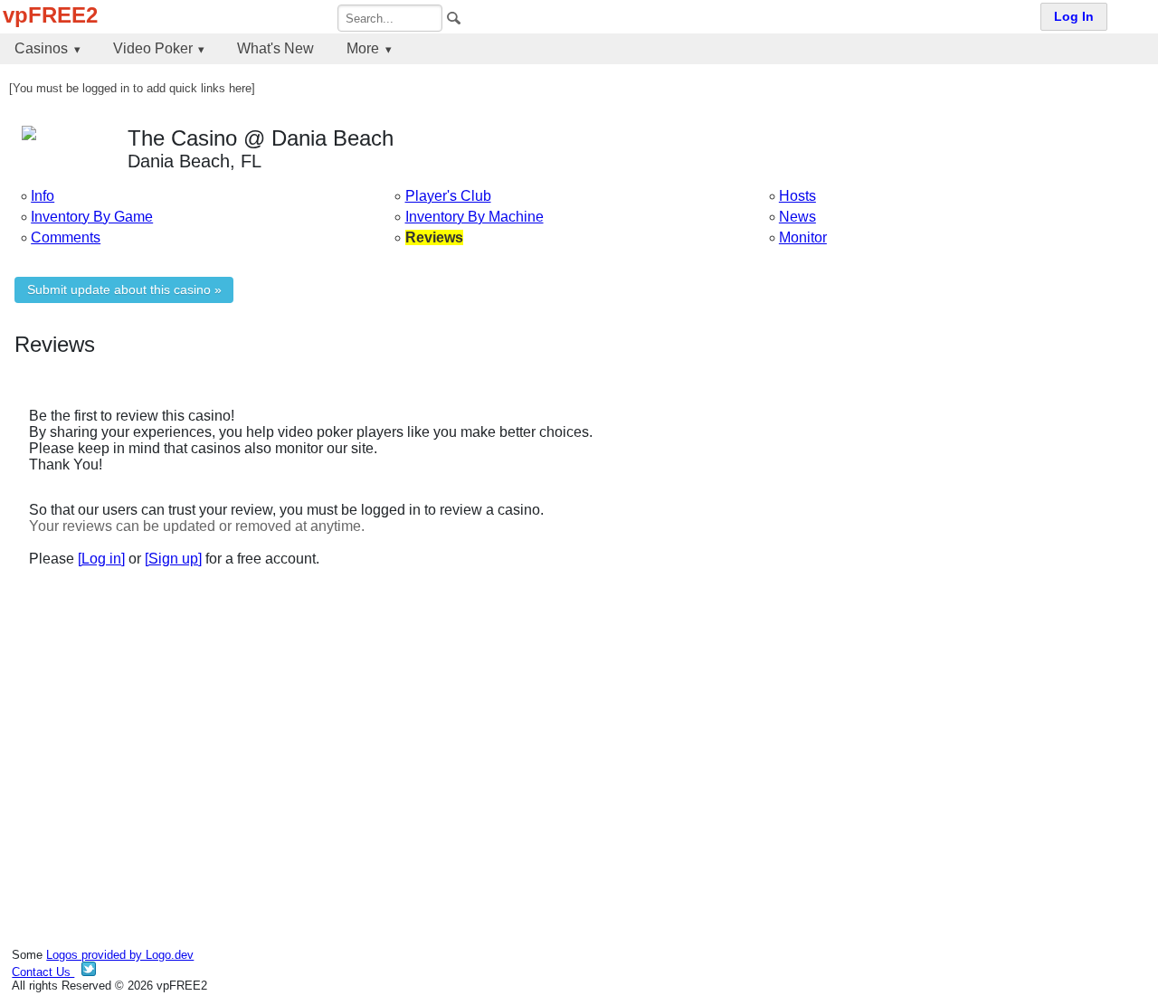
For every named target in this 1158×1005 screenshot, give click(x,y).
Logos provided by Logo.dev (120, 955)
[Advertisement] (557, 737)
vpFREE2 (50, 15)
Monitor (803, 237)
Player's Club (448, 196)
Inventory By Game (92, 216)
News (797, 216)
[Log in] (101, 558)
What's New (275, 48)
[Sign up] (173, 558)
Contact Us (43, 972)
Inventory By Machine (474, 216)
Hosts (797, 196)
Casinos (41, 48)
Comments (65, 237)
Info (42, 196)
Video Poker (153, 48)
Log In (1074, 17)
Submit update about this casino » (124, 290)
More (362, 48)
